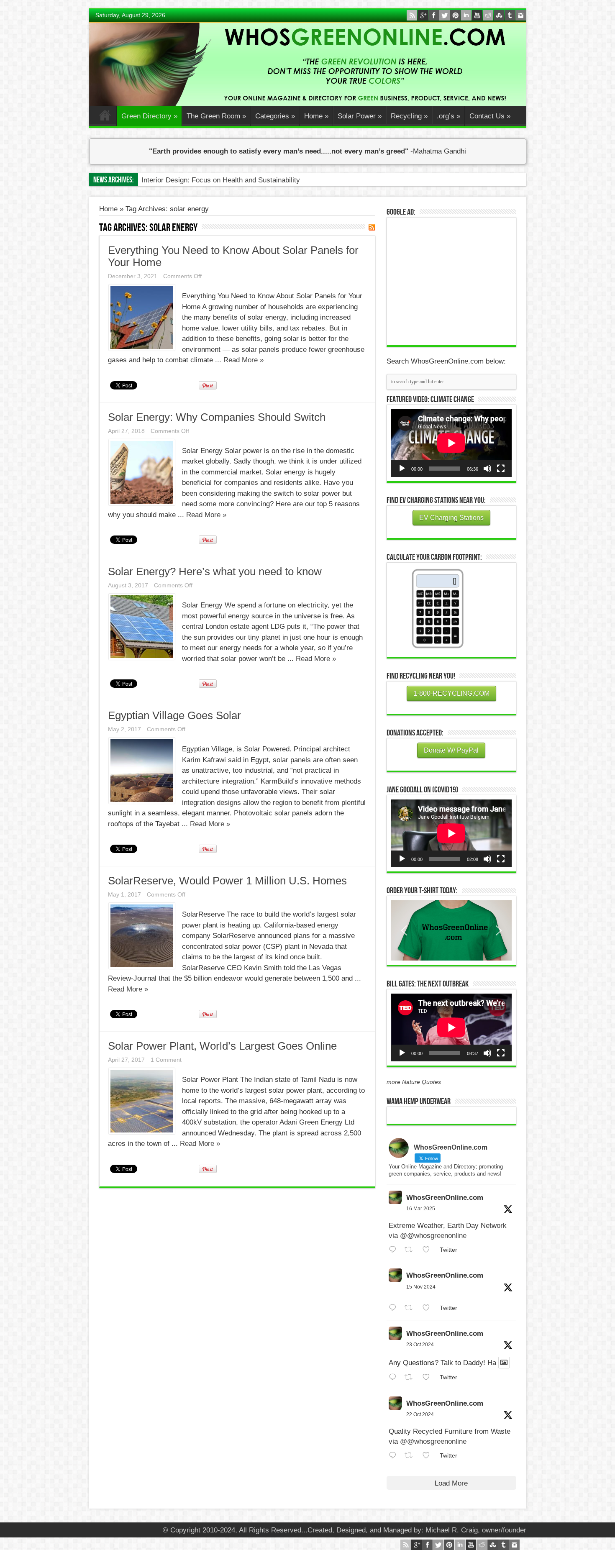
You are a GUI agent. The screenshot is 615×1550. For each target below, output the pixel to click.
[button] (451, 930)
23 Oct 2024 (420, 1345)
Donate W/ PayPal (451, 750)
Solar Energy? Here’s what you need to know (215, 571)
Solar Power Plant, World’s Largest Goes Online (222, 1046)
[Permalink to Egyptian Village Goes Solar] (142, 801)
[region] (451, 930)
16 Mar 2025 (420, 1209)
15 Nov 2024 (421, 1287)
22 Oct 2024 (420, 1414)
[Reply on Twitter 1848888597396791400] (395, 1377)
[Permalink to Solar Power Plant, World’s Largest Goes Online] (142, 1132)
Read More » (243, 360)
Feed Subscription (372, 227)
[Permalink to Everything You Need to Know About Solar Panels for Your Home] (142, 348)
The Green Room (216, 116)
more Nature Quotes (414, 1082)
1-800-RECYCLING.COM (451, 693)
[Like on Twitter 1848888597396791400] (429, 1377)
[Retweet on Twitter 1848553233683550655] (411, 1455)
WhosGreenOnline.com (444, 1198)
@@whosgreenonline (433, 1236)
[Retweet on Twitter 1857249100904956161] (411, 1308)
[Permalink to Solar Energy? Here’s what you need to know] (142, 657)
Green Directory (149, 116)
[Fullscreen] (501, 468)
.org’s (448, 116)
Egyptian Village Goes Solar (174, 715)
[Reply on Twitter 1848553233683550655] (395, 1455)
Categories (275, 116)
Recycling (409, 116)
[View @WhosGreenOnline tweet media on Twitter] (504, 1362)
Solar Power (360, 116)
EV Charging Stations (451, 517)
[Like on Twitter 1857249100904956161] (429, 1308)
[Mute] (487, 468)
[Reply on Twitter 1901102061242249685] (395, 1249)
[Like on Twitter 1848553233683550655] (429, 1455)
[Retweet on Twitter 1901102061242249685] (411, 1249)
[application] (451, 443)
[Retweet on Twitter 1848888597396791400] (411, 1377)
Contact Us (489, 116)
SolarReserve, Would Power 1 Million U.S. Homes (227, 880)
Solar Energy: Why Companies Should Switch (216, 417)
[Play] (402, 468)
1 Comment (166, 1059)
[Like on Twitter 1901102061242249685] (429, 1249)
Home (104, 117)
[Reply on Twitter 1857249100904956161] (395, 1308)
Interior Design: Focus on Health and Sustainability (220, 180)
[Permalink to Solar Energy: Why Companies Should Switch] (142, 503)
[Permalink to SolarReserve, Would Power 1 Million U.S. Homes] (142, 967)
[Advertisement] (454, 280)
